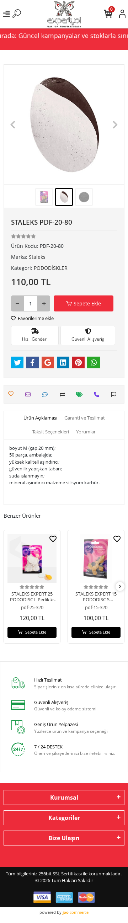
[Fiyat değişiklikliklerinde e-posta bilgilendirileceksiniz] (81, 394)
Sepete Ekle (87, 303)
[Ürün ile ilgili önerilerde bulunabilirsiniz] (115, 394)
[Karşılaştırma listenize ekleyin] (64, 394)
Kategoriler (64, 818)
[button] (13, 124)
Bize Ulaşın (64, 838)
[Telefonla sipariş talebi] (98, 394)
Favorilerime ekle (35, 318)
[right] (120, 586)
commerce (76, 912)
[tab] (40, 418)
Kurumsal (64, 797)
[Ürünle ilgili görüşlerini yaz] (47, 394)
